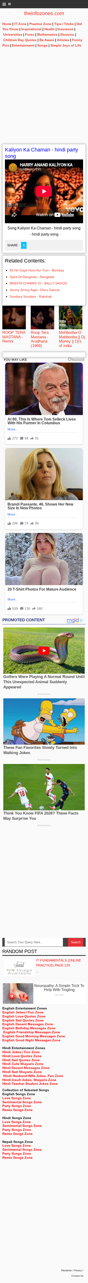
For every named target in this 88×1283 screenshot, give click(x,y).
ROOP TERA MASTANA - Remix (13, 336)
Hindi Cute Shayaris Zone (22, 1064)
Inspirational (31, 29)
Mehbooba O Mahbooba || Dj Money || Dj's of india (72, 339)
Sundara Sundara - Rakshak (31, 296)
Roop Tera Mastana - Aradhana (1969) (40, 339)
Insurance (65, 29)
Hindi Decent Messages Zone (25, 1068)
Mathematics (47, 34)
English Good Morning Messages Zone (33, 1036)
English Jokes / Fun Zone (22, 1012)
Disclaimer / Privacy (71, 1270)
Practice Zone (40, 24)
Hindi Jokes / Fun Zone (21, 1052)
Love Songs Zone (16, 1098)
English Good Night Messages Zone (31, 1040)
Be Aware (46, 40)
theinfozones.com (44, 13)
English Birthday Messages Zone (28, 1028)
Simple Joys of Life (65, 45)
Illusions (67, 34)
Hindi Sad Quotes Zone (21, 1060)
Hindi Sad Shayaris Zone (22, 1072)
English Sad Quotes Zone (22, 1020)
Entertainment (23, 45)
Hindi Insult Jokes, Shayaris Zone (29, 1080)
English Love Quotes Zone (23, 1016)
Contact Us (77, 1275)
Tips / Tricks (64, 24)
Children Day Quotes (20, 40)
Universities (12, 34)
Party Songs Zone (16, 1106)
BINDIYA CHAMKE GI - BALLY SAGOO (38, 283)
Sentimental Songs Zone (22, 1102)
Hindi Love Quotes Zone (22, 1056)
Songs (42, 45)
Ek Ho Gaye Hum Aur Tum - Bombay (37, 270)
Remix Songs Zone (17, 1110)
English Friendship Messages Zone (31, 1032)
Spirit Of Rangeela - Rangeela (32, 277)
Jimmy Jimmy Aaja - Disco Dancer (35, 290)
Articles (63, 40)
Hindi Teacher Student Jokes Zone (30, 1084)
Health (49, 29)
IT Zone (20, 24)
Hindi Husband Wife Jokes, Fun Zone (33, 1076)
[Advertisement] (44, 100)
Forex (29, 34)
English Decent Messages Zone (27, 1024)
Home (6, 24)
